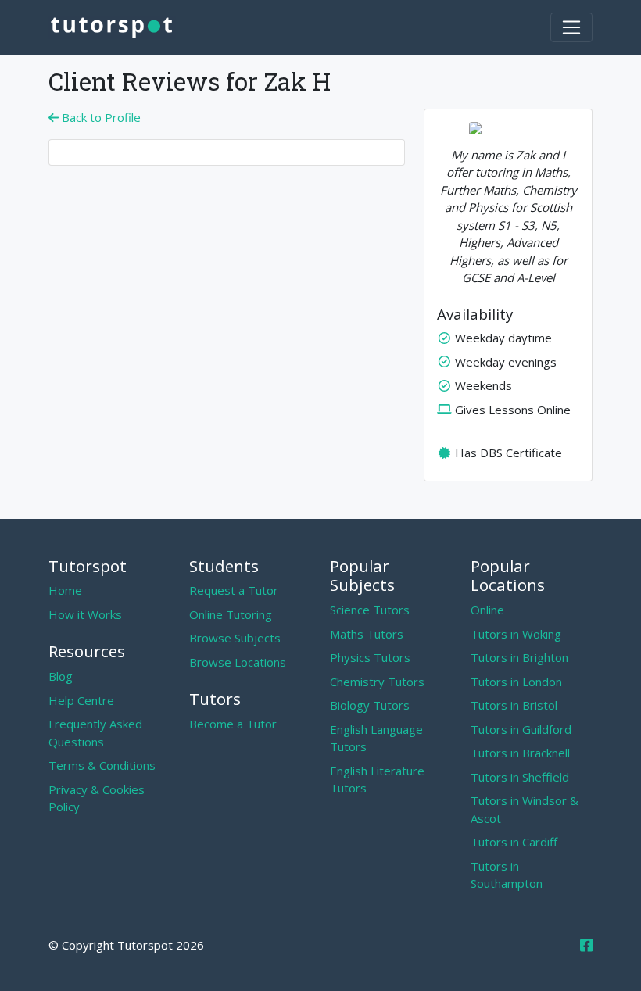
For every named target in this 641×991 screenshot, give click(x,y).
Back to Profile (101, 117)
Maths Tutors (366, 634)
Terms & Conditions (102, 765)
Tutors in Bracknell (520, 752)
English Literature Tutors (377, 779)
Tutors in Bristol (514, 705)
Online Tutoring (230, 614)
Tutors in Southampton (507, 875)
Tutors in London (516, 681)
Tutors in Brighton (519, 657)
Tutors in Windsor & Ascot (524, 809)
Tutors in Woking (516, 634)
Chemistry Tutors (377, 681)
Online (487, 609)
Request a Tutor (233, 590)
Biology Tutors (370, 705)
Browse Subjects (235, 638)
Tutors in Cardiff (514, 842)
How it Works (85, 614)
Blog (60, 676)
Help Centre (81, 700)
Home (65, 590)
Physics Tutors (370, 657)
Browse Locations (237, 662)
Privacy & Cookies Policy (96, 798)
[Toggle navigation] (571, 27)
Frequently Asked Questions (95, 733)
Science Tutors (370, 609)
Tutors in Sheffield (520, 777)
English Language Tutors (376, 738)
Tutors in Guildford (521, 729)
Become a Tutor (233, 724)
